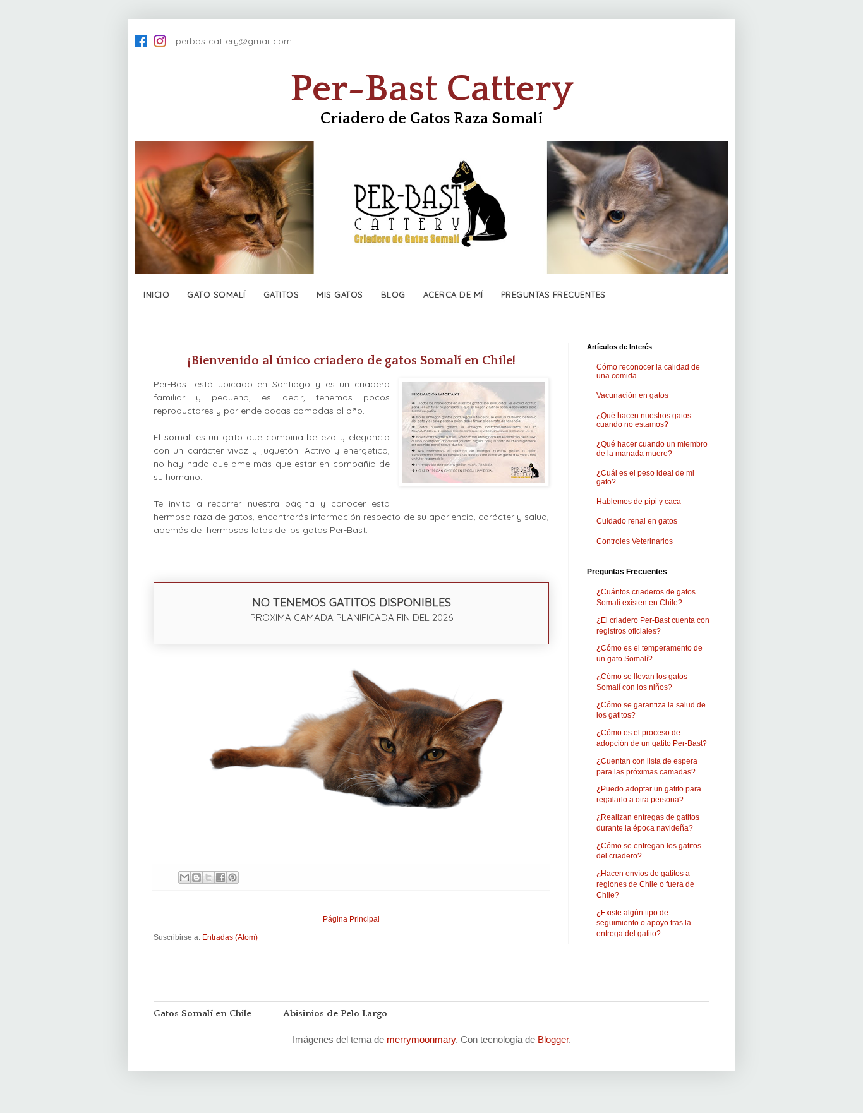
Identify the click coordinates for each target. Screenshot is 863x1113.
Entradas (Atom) (230, 937)
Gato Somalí (216, 294)
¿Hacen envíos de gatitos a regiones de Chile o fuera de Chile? (645, 884)
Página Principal (351, 919)
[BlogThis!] (196, 877)
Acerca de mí (453, 294)
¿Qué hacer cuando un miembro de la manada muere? (652, 448)
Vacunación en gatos (632, 395)
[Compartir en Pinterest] (232, 877)
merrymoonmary (421, 1039)
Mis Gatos (340, 294)
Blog (393, 294)
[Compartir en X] (208, 877)
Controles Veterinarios (634, 541)
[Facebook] (141, 41)
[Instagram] (160, 41)
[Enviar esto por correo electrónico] (184, 877)
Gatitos (281, 294)
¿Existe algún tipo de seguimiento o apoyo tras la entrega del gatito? (643, 923)
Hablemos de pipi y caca (638, 501)
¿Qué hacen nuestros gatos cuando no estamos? (643, 420)
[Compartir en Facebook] (220, 877)
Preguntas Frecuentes (553, 294)
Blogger (553, 1039)
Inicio (156, 294)
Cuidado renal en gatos (636, 521)
